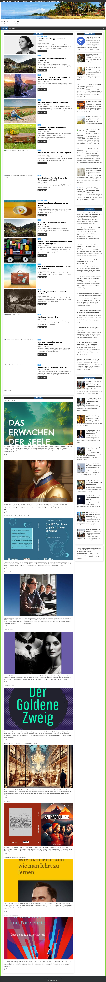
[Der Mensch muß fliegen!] (81, 61)
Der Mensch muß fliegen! (92, 54)
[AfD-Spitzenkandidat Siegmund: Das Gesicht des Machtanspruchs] (81, 520)
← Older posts (7, 390)
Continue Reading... (42, 51)
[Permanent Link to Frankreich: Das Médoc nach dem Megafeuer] (20, 162)
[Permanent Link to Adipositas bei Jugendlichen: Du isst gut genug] (20, 209)
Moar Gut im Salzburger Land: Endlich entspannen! (52, 59)
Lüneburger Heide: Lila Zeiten (48, 317)
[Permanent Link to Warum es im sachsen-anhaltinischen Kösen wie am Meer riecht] (20, 276)
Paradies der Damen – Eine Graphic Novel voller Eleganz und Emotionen (23, 685)
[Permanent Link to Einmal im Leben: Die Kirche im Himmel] (20, 376)
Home (3, 1)
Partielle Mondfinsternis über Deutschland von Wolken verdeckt (94, 497)
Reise (45, 36)
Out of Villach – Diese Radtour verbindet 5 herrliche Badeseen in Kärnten (53, 78)
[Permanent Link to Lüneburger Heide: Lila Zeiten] (20, 326)
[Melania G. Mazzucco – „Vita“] (81, 123)
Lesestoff (9, 1)
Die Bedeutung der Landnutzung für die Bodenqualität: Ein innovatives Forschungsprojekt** (87, 261)
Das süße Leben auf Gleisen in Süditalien (53, 102)
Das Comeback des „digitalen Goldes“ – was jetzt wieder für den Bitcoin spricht (94, 482)
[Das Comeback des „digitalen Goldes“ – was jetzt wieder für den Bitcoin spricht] (81, 488)
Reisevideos (11, 28)
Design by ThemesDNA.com (53, 980)
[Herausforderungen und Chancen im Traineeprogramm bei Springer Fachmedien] (81, 155)
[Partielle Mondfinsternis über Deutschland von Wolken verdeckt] (81, 503)
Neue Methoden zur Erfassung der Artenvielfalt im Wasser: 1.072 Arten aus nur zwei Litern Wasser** (89, 312)
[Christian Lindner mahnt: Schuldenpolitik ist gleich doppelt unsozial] (81, 437)
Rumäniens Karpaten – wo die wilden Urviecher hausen (52, 128)
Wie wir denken (8, 514)
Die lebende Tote (8, 572)
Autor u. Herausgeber (40, 1)
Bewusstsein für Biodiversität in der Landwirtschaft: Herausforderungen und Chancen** (87, 246)
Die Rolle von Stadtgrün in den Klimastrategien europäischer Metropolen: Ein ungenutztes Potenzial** (89, 278)
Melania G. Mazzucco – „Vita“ (93, 116)
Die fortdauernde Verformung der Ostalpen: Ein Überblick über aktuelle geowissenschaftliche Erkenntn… (89, 295)
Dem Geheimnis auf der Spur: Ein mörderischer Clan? (50, 343)
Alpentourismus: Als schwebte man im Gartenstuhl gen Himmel (52, 179)
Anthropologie (7, 743)
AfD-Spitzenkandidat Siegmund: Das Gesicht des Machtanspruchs (93, 514)
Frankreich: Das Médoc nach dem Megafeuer (55, 153)
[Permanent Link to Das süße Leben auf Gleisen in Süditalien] (20, 111)
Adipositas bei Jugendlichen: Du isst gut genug (53, 204)
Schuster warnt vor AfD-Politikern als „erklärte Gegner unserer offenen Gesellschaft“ (94, 416)
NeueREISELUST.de (10, 21)
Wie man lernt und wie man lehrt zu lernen (15, 799)
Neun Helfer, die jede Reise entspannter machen (52, 293)
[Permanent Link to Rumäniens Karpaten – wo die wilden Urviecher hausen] (20, 136)
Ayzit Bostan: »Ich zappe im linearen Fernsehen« (51, 40)
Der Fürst (6, 400)
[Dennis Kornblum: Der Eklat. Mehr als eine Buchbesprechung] (81, 91)
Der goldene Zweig (9, 628)
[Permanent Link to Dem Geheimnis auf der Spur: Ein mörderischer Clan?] (20, 351)
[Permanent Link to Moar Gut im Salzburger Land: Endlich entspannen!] (20, 64)
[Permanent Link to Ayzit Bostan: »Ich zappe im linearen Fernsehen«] (20, 45)
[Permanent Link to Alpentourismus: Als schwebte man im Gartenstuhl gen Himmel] (20, 187)
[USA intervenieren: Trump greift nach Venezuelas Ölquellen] (81, 454)
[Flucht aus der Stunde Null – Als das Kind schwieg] (81, 44)
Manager (39, 43)
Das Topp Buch (17, 1)
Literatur (25, 1)
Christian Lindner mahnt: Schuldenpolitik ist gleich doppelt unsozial (93, 432)
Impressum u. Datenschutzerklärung (55, 1)
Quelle (5, 454)
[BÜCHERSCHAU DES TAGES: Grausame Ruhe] (81, 108)
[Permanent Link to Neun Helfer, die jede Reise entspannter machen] (20, 301)
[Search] (103, 28)
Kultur (31, 1)
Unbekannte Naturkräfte (10, 915)
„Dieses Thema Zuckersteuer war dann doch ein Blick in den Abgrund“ (55, 242)
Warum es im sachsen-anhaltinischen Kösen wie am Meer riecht (55, 268)
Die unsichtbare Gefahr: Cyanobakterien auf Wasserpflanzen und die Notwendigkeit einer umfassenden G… (88, 329)
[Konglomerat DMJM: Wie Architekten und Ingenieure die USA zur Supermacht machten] (81, 471)
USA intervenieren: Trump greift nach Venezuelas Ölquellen (93, 448)
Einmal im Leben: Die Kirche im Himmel (52, 367)
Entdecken (40, 36)
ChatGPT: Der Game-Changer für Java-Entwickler (17, 458)
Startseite (4, 28)
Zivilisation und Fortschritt (11, 857)
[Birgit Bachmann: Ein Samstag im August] (81, 75)
